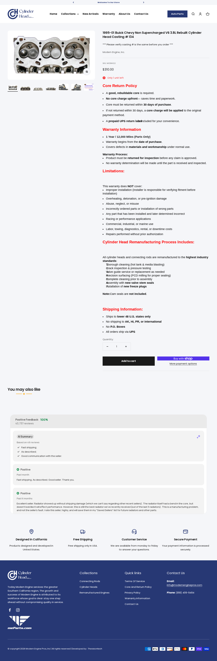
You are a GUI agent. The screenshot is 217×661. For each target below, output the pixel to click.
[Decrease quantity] (107, 346)
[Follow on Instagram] (18, 610)
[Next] (143, 2)
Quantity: (108, 339)
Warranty (108, 14)
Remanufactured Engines (94, 592)
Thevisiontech (95, 648)
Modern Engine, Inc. (114, 52)
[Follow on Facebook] (10, 610)
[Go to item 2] (25, 89)
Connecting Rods (90, 581)
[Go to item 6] (76, 88)
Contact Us (141, 14)
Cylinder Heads (88, 587)
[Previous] (73, 2)
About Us (124, 14)
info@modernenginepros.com (184, 585)
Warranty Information (137, 598)
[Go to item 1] (13, 88)
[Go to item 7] (89, 88)
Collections (68, 14)
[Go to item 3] (38, 90)
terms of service (135, 581)
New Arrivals (91, 14)
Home (53, 14)
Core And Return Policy (138, 587)
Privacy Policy (132, 592)
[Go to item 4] (51, 89)
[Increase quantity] (126, 346)
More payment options (183, 363)
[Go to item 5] (63, 88)
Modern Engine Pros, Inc (38, 648)
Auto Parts (177, 13)
